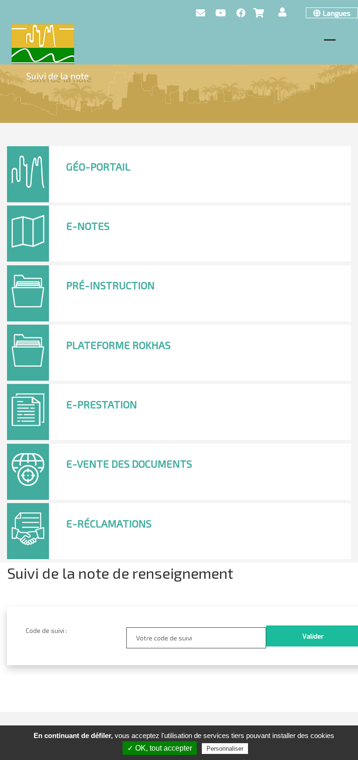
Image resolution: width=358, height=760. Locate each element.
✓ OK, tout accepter (159, 748)
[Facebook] (241, 13)
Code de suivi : (46, 630)
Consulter (93, 361)
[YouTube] (221, 13)
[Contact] (200, 13)
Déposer (90, 242)
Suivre (136, 302)
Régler (87, 421)
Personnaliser (225, 748)
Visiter (88, 183)
